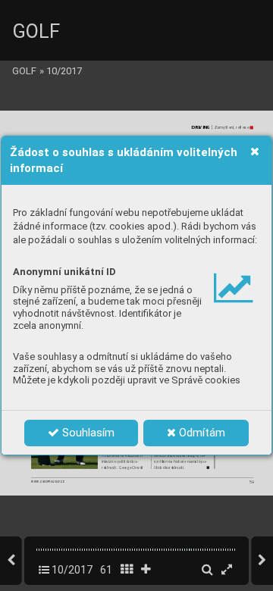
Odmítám (200, 432)
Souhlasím (87, 432)
